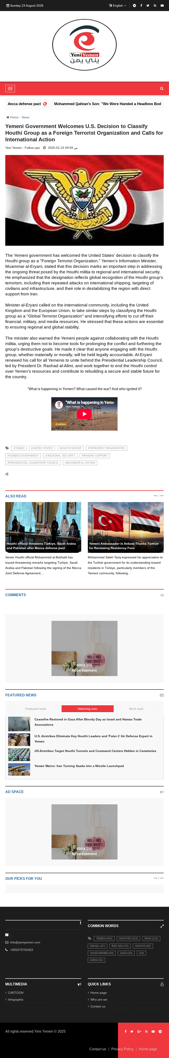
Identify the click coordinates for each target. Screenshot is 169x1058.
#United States (42, 448)
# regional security (60, 455)
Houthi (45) (143, 946)
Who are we (98, 999)
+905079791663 (21, 950)
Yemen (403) (104, 938)
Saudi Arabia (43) (102, 953)
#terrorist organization (106, 448)
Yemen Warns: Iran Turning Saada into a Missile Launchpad (79, 766)
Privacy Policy (122, 1049)
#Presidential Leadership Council (33, 462)
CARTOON (15, 992)
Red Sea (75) (120, 946)
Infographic (16, 999)
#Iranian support (95, 455)
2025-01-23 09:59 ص (63, 147)
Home (13, 117)
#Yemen (18, 448)
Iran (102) (151, 938)
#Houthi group (70, 448)
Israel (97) (97, 946)
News (25, 117)
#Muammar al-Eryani (80, 462)
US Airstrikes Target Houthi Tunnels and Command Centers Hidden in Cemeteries (95, 751)
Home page (98, 992)
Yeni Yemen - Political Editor (26, 538)
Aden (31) (96, 960)
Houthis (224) (128, 938)
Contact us (97, 1006)
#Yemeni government (23, 455)
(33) (141, 953)
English (118, 5)
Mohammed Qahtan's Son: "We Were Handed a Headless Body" (90, 104)
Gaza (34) (126, 953)
